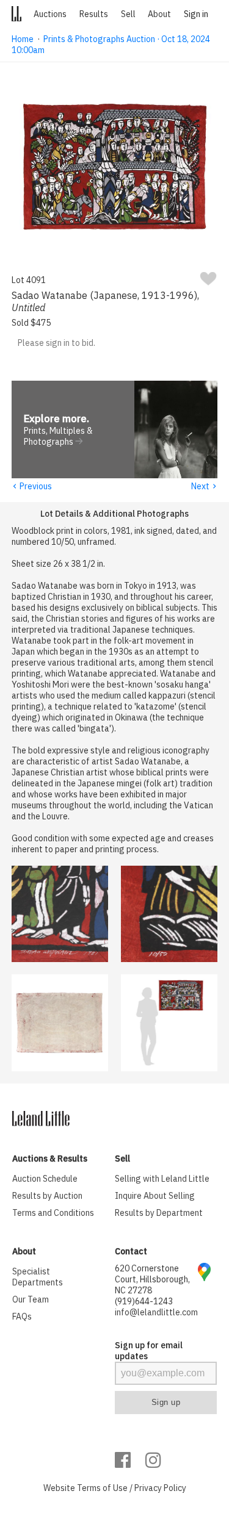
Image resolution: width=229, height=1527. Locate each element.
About (159, 14)
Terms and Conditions (53, 1212)
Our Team (30, 1299)
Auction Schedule (45, 1178)
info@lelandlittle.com (156, 1312)
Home (23, 39)
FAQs (22, 1316)
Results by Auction (47, 1195)
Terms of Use (102, 1487)
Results (93, 14)
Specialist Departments (37, 1277)
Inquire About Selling (155, 1195)
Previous (32, 486)
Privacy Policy (160, 1487)
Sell (128, 14)
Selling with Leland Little (162, 1178)
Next (204, 486)
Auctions (50, 14)
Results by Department (159, 1212)
